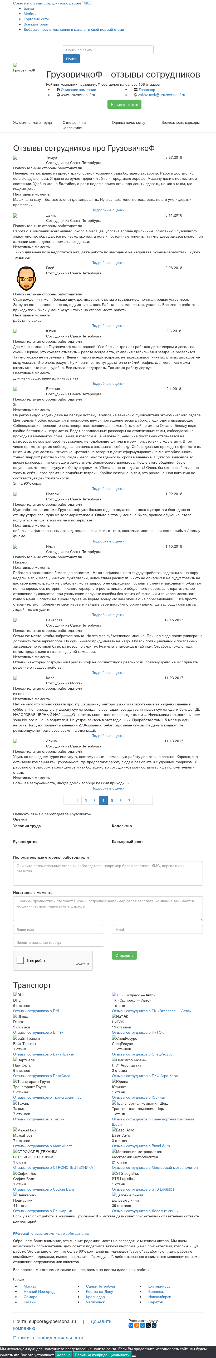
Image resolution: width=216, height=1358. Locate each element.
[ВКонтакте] (131, 1325)
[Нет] (134, 1356)
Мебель (30, 13)
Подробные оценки (108, 209)
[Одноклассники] (136, 1325)
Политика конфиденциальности (48, 1337)
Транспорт (148, 89)
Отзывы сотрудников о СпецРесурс (142, 1054)
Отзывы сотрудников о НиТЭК (138, 1032)
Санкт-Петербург (100, 1286)
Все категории (36, 24)
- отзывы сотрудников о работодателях (51, 1233)
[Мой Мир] (142, 1325)
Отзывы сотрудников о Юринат (138, 1097)
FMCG (86, 3)
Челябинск (95, 1301)
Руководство (25, 841)
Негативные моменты (33, 892)
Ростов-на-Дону (99, 1291)
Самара (30, 1296)
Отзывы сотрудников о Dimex (38, 1032)
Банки (29, 8)
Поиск (71, 58)
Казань (30, 1301)
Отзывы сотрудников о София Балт (43, 1189)
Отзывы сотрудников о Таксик (38, 1118)
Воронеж (156, 1291)
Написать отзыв (124, 104)
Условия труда (27, 825)
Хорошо (64, 1354)
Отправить (124, 955)
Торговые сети (36, 18)
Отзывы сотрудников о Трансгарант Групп (49, 1097)
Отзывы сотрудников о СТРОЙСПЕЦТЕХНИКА (53, 1167)
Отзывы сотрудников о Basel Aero (141, 1145)
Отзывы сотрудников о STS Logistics (143, 1189)
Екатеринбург (160, 1286)
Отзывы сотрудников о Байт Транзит (44, 1054)
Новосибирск (159, 1296)
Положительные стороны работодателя (51, 857)
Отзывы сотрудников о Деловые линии (145, 1210)
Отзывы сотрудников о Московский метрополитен (155, 1167)
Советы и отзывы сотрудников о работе (47, 3)
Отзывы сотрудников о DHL (36, 1010)
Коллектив (122, 825)
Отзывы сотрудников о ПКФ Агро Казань (146, 1075)
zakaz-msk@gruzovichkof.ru (161, 94)
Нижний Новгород (39, 1291)
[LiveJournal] (154, 1325)
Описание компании (78, 89)
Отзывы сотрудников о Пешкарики (42, 1210)
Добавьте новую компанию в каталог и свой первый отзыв (74, 29)
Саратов (155, 1301)
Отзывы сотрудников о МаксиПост (42, 1145)
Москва (30, 1286)
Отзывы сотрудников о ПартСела (41, 1075)
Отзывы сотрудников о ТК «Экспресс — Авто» (151, 1010)
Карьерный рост (127, 841)
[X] (148, 1325)
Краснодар (95, 1296)
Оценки (20, 819)
